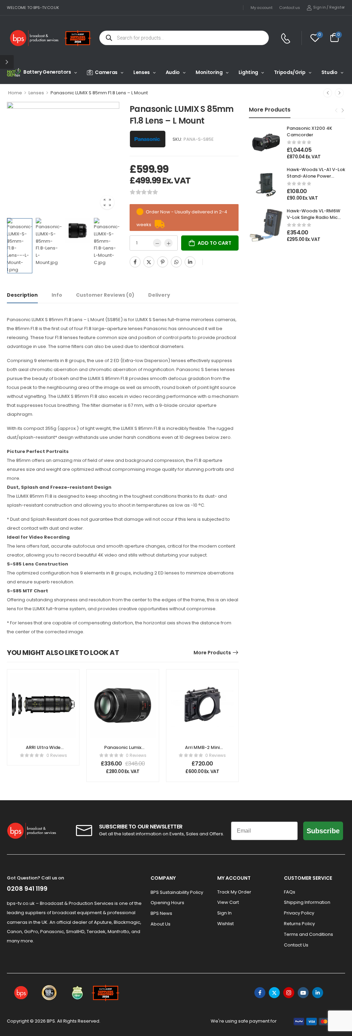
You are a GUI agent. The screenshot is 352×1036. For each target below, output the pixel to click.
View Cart (228, 902)
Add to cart (214, 243)
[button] (7, 62)
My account (261, 8)
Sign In (224, 913)
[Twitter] (148, 261)
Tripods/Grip (290, 72)
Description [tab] (22, 295)
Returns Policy (299, 923)
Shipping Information (307, 902)
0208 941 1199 (27, 888)
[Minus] (157, 243)
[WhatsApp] (176, 261)
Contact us (289, 8)
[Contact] (286, 38)
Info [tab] (57, 295)
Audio (173, 72)
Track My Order (234, 892)
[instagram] (288, 992)
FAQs (289, 892)
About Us (160, 924)
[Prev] (327, 93)
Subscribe (323, 831)
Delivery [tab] (159, 295)
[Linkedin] (190, 261)
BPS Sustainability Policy (177, 892)
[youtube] (303, 992)
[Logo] (34, 38)
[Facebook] (135, 261)
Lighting (248, 72)
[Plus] (168, 243)
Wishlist (225, 923)
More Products (212, 652)
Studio (329, 72)
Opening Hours (167, 902)
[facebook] (259, 992)
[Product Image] (63, 158)
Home (15, 92)
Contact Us (296, 945)
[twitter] (274, 992)
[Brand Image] (148, 139)
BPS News (161, 913)
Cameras (106, 72)
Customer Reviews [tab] (105, 295)
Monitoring (209, 72)
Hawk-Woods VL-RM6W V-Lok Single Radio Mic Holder (313, 217)
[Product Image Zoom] (107, 202)
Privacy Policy (299, 913)
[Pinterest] (162, 261)
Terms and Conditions (308, 934)
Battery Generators (47, 71)
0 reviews (56, 755)
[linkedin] (317, 992)
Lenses (141, 72)
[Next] (339, 93)
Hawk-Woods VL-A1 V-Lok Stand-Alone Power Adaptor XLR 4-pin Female (316, 179)
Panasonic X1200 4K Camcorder (309, 131)
